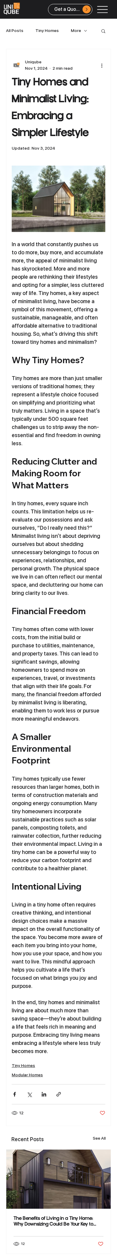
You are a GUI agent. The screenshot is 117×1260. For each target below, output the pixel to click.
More (76, 30)
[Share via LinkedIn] (44, 1094)
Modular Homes (27, 1074)
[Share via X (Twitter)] (29, 1094)
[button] (103, 30)
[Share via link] (59, 1094)
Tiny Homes (47, 30)
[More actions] (101, 65)
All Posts (14, 30)
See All (99, 1138)
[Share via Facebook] (14, 1094)
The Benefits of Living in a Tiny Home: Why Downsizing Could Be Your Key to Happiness (53, 1221)
